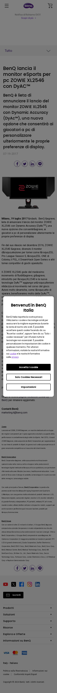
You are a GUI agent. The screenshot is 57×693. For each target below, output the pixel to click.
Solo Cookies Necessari (28, 377)
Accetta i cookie (28, 367)
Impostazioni (28, 387)
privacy (15, 357)
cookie (13, 353)
